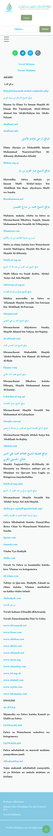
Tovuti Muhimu (12, 814)
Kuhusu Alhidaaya (13, 801)
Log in (26, 17)
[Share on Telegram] (22, 53)
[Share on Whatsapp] (15, 53)
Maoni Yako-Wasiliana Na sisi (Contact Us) (24, 808)
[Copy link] (38, 53)
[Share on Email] (30, 53)
